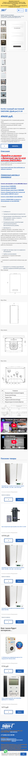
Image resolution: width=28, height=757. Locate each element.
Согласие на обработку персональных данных (12, 740)
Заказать (15, 146)
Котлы (9, 16)
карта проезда (13, 731)
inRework (14, 741)
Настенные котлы (16, 16)
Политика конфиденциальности (8, 738)
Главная (2, 15)
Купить (20, 671)
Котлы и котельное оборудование (7, 15)
